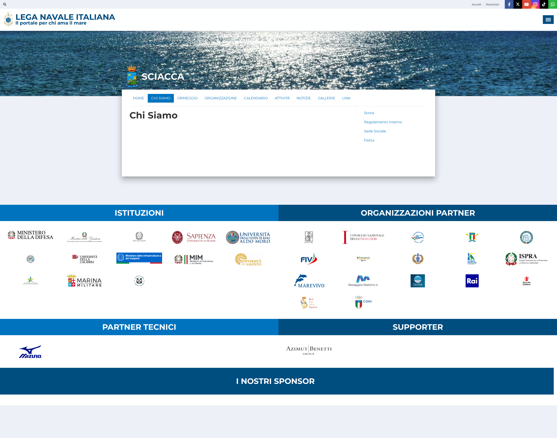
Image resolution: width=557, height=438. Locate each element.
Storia (369, 113)
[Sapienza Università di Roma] (194, 237)
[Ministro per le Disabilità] (139, 237)
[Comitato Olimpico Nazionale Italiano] (363, 302)
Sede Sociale (375, 131)
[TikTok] (544, 4)
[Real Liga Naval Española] (309, 302)
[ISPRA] (527, 259)
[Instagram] (535, 4)
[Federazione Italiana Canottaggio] (472, 237)
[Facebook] (509, 4)
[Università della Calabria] (85, 259)
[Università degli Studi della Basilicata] (30, 259)
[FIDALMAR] (418, 259)
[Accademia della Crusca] (309, 237)
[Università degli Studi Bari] (248, 237)
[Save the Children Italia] (527, 281)
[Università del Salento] (248, 259)
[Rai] (472, 281)
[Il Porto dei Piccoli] (472, 259)
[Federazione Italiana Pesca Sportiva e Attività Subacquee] (527, 237)
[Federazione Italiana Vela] (309, 259)
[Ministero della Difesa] (30, 237)
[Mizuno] (30, 351)
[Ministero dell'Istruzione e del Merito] (194, 259)
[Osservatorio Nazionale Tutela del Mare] (418, 281)
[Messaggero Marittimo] (363, 281)
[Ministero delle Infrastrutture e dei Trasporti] (139, 259)
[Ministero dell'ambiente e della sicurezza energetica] (30, 281)
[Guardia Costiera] (139, 281)
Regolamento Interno (383, 122)
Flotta (369, 140)
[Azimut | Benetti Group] (309, 351)
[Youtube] (526, 4)
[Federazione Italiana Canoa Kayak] (418, 237)
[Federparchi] (363, 259)
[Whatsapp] (552, 4)
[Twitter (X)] (517, 4)
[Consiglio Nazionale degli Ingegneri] (363, 237)
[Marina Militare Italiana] (85, 281)
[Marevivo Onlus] (309, 281)
